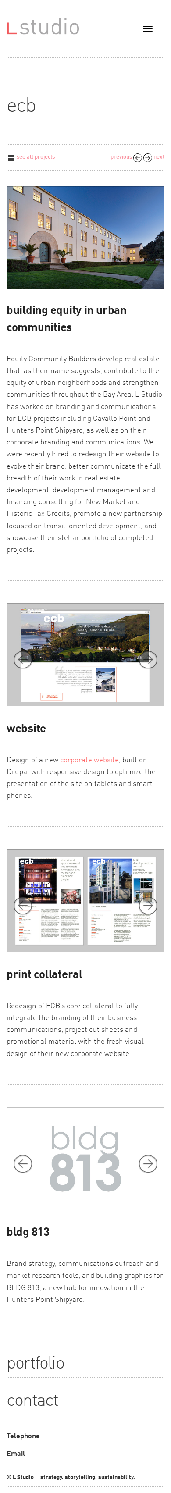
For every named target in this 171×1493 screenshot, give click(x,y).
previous (121, 157)
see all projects (35, 157)
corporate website (89, 760)
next (158, 157)
